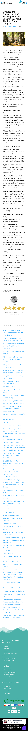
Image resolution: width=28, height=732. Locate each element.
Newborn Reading (9, 524)
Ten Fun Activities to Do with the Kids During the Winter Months (13, 564)
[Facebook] (9, 711)
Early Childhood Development (13, 439)
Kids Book (6, 29)
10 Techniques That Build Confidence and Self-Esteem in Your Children (13, 332)
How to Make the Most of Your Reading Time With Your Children (13, 503)
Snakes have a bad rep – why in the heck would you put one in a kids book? (14, 540)
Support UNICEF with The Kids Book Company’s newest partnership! (13, 548)
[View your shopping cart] (20, 3)
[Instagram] (15, 711)
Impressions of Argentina (11, 509)
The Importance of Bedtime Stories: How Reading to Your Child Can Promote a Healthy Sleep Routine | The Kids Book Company (13, 574)
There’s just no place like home (13, 591)
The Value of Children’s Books (13, 588)
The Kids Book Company (11, 26)
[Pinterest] (12, 711)
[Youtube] (19, 711)
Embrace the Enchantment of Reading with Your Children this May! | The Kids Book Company (14, 447)
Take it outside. (8, 553)
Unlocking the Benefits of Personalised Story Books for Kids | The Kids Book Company (13, 602)
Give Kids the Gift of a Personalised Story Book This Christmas (13, 463)
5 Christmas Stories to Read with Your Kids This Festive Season (12, 359)
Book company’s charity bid (12, 426)
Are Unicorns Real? (9, 419)
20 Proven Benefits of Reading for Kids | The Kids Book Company (13, 346)
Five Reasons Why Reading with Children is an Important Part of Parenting (13, 455)
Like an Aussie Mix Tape (11, 515)
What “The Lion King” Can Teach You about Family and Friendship (13, 610)
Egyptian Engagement (11, 442)
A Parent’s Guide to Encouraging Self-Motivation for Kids (14, 414)
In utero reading (8, 512)
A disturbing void (9, 387)
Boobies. (6, 423)
